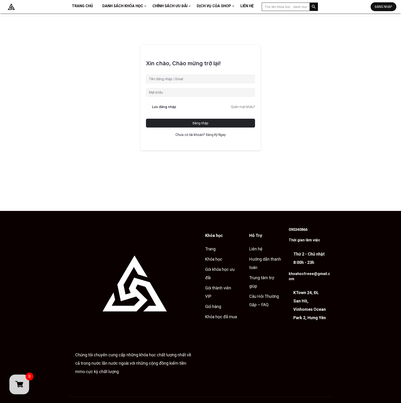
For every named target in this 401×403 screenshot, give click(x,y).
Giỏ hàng (213, 306)
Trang (210, 248)
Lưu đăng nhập (164, 107)
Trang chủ (82, 6)
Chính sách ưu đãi (170, 6)
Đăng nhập (383, 7)
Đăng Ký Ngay (216, 135)
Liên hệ (247, 6)
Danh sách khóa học (122, 6)
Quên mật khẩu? (243, 107)
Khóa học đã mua (221, 316)
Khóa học (213, 259)
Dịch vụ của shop (214, 6)
